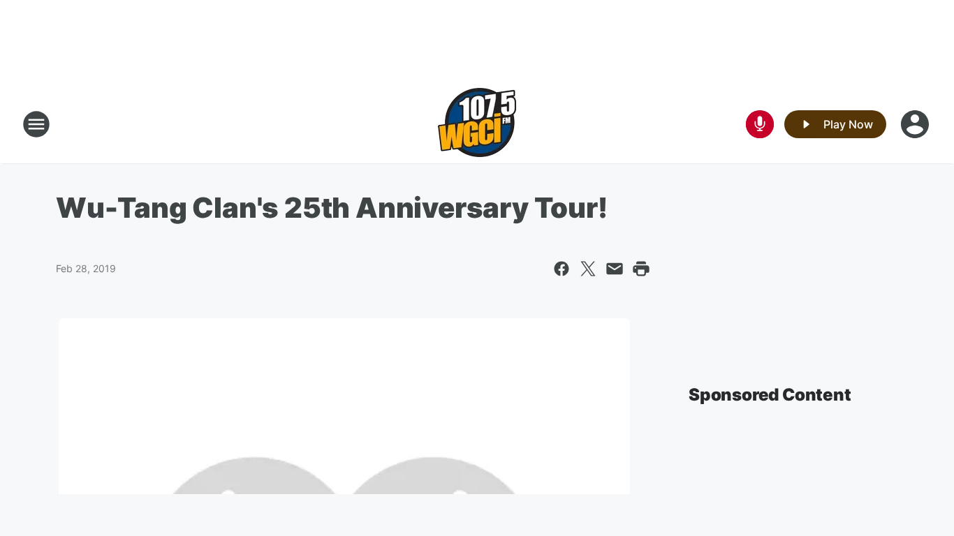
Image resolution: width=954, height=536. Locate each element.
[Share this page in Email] (614, 268)
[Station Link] (477, 124)
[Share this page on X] (588, 268)
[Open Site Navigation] (36, 124)
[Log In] (916, 124)
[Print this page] (641, 268)
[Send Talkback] (760, 124)
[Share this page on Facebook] (561, 268)
